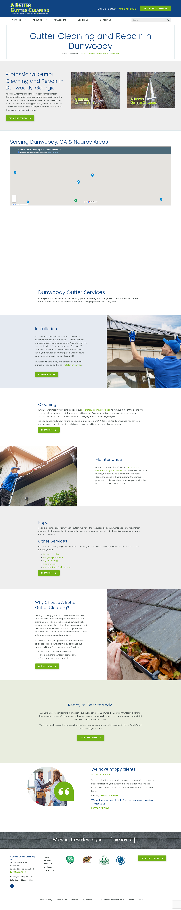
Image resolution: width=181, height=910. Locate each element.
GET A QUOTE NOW (154, 8)
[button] (20, 118)
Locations (83, 19)
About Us (37, 19)
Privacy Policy (46, 900)
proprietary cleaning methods (95, 409)
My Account (60, 19)
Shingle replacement (53, 557)
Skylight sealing (50, 560)
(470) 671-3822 (125, 8)
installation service (72, 365)
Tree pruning (49, 564)
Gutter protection (51, 554)
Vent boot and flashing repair (57, 567)
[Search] (168, 20)
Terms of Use (61, 900)
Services (16, 19)
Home (64, 53)
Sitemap (74, 900)
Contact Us (105, 19)
